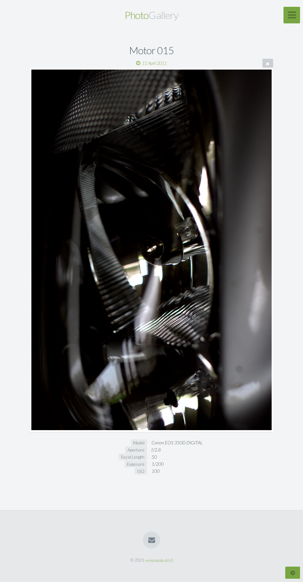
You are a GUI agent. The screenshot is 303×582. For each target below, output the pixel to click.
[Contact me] (151, 540)
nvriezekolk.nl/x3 (159, 559)
